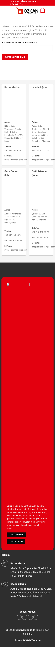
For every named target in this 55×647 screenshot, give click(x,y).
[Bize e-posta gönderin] (35, 617)
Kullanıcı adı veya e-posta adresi (23, 42)
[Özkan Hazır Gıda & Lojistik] (27, 11)
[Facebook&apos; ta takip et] (19, 617)
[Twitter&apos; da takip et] (30, 617)
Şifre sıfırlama (15, 57)
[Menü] (12, 10)
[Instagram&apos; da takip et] (24, 617)
